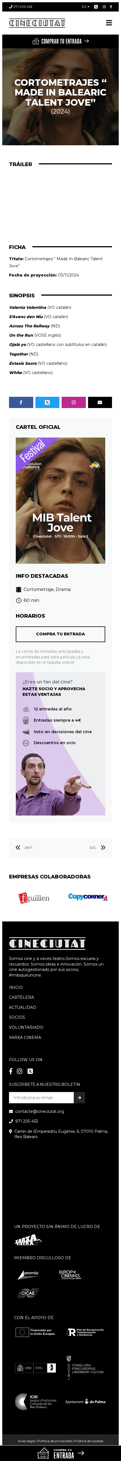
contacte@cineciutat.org (39, 1111)
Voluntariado (26, 1027)
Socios (17, 1017)
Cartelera (21, 997)
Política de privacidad (54, 1441)
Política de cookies (88, 1441)
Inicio (16, 987)
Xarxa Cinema (25, 1037)
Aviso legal (26, 1441)
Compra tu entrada (60, 634)
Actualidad (22, 1007)
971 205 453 (23, 6)
